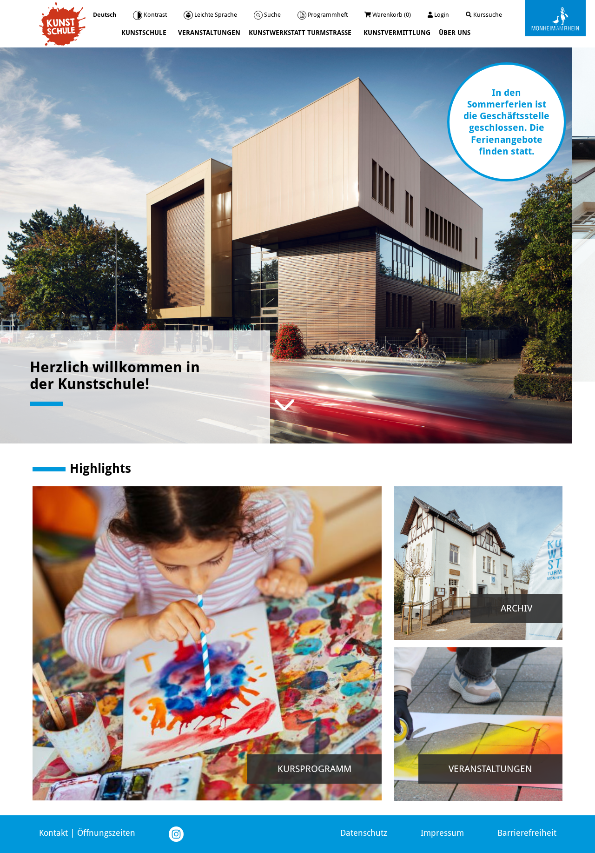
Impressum (442, 833)
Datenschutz (363, 833)
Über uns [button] (455, 32)
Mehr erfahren (85, 347)
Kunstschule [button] (144, 32)
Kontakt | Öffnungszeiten (87, 833)
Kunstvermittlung (397, 32)
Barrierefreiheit (526, 833)
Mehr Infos (243, 713)
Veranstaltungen (209, 32)
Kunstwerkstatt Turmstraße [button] (301, 32)
